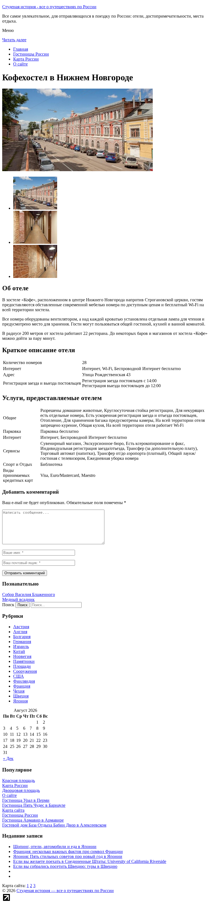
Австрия (21, 626)
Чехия (18, 691)
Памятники (24, 661)
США (18, 676)
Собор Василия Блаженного (28, 594)
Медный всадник (18, 599)
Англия (20, 631)
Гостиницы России (31, 54)
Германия (22, 641)
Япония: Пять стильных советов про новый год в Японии (67, 856)
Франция (21, 686)
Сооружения (25, 671)
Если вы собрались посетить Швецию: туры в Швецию (65, 866)
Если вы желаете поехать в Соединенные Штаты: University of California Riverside (89, 861)
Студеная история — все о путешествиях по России (65, 890)
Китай (19, 651)
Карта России (26, 59)
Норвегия (22, 656)
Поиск (8, 604)
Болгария (21, 636)
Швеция (21, 696)
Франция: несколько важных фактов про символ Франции (68, 851)
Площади (22, 666)
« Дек (8, 758)
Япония (20, 701)
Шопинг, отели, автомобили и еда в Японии (54, 846)
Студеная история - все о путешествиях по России (49, 6)
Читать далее (14, 39)
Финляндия (24, 681)
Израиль (21, 646)
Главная (20, 49)
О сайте (20, 64)
